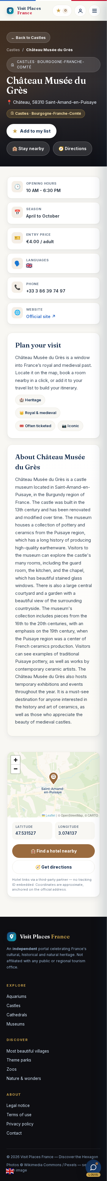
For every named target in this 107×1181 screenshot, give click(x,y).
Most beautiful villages (28, 1051)
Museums (16, 1024)
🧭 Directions (72, 148)
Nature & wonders (24, 1078)
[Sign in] (80, 11)
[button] (53, 778)
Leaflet (50, 815)
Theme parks (19, 1060)
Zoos (12, 1069)
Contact (14, 1133)
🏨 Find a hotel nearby (54, 850)
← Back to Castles (28, 37)
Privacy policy (20, 1124)
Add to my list (31, 131)
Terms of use (19, 1114)
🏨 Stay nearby (28, 148)
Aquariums (16, 996)
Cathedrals (17, 1014)
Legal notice (18, 1105)
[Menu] (94, 11)
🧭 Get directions (53, 866)
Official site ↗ (41, 316)
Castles (13, 50)
